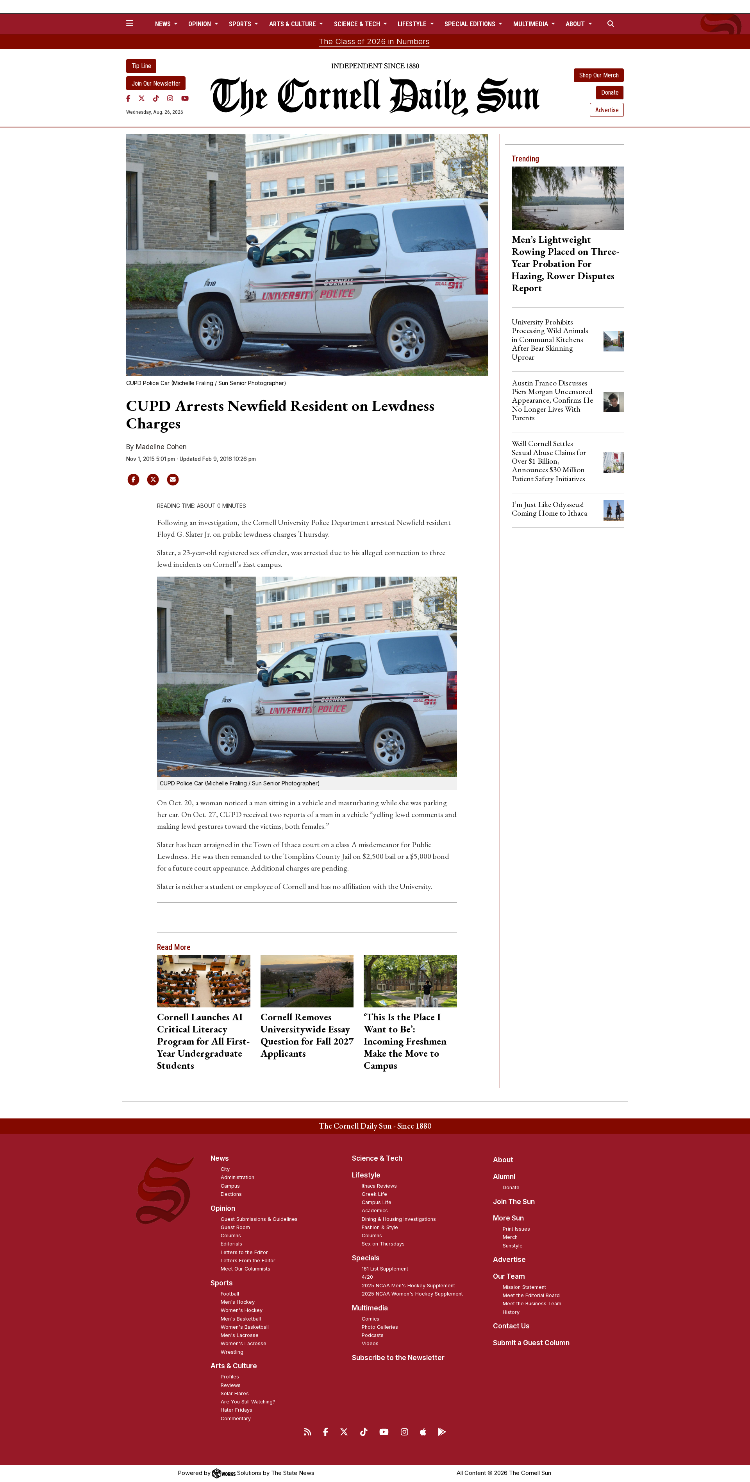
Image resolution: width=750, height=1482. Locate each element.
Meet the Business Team (532, 1303)
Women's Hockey (241, 1310)
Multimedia (370, 1308)
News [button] (163, 24)
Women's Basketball (245, 1327)
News (220, 1158)
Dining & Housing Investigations (399, 1219)
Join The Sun (514, 1202)
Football (230, 1294)
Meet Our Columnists (245, 1269)
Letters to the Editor (244, 1252)
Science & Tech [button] (358, 24)
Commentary (236, 1418)
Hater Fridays (236, 1410)
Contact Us (511, 1326)
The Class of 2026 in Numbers (374, 41)
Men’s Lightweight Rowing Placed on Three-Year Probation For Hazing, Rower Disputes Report (565, 263)
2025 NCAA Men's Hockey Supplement (408, 1285)
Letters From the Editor (248, 1260)
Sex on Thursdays (383, 1244)
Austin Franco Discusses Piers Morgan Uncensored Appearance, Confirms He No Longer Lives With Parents (552, 400)
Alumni (504, 1177)
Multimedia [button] (531, 24)
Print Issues (516, 1229)
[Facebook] (128, 98)
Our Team (509, 1276)
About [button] (576, 24)
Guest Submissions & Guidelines (259, 1219)
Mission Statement (524, 1287)
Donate (610, 92)
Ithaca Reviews (379, 1186)
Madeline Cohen (161, 447)
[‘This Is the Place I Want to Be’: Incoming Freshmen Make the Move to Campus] (410, 981)
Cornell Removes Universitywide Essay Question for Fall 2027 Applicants (307, 1035)
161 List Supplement (385, 1269)
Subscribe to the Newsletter (398, 1358)
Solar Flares (235, 1393)
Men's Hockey (238, 1302)
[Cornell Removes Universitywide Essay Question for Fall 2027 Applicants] (307, 981)
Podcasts (373, 1335)
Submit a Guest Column (531, 1343)
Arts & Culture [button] (293, 24)
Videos (370, 1343)
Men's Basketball (241, 1319)
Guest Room (235, 1227)
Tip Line (141, 66)
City (225, 1169)
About (503, 1160)
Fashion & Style (380, 1227)
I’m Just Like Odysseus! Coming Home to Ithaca (549, 508)
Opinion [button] (200, 24)
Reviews (231, 1385)
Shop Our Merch (599, 75)
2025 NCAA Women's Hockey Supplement (412, 1294)
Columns (231, 1235)
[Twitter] (141, 98)
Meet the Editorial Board (531, 1295)
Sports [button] (241, 24)
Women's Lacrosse (243, 1343)
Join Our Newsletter (156, 83)
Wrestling (232, 1352)
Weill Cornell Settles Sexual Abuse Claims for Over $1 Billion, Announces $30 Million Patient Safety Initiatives (549, 461)
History (511, 1312)
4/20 (367, 1277)
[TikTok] (156, 98)
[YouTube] (185, 98)
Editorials (231, 1244)
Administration (237, 1177)
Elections (231, 1194)
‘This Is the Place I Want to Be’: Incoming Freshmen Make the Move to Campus (405, 1041)
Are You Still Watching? (248, 1402)
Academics (375, 1210)
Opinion (223, 1208)
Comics (370, 1319)
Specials (366, 1258)
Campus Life (376, 1202)
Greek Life (374, 1194)
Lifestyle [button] (413, 24)
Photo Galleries (380, 1327)
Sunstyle (513, 1246)
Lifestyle (366, 1175)
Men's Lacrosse (240, 1335)
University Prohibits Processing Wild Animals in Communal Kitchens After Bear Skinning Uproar (550, 339)
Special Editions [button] (471, 24)
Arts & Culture (234, 1366)
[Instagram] (170, 98)
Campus (230, 1186)
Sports (222, 1283)
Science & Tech (377, 1158)
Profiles (230, 1377)
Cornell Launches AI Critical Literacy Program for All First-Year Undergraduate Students (203, 1041)
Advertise (607, 110)
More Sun (508, 1218)
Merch (510, 1237)
